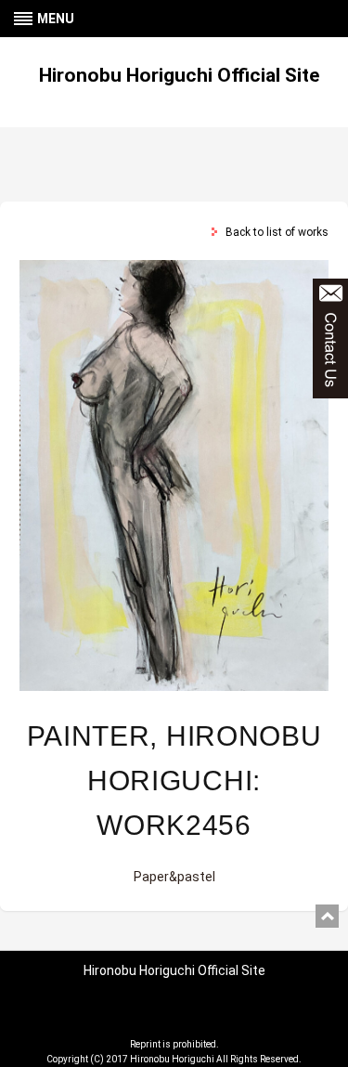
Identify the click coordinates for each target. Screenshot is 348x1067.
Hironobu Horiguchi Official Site (179, 75)
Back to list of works (277, 232)
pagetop (327, 916)
